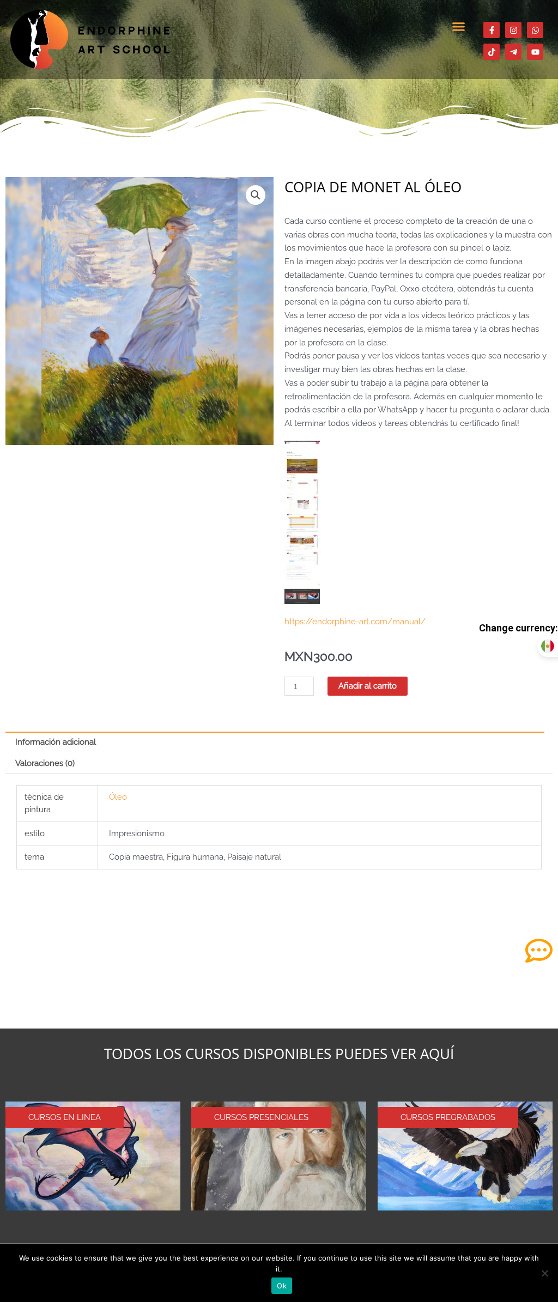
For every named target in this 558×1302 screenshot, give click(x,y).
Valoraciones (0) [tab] (45, 763)
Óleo (118, 797)
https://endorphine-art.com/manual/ (355, 621)
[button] (458, 26)
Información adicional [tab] (55, 742)
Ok (282, 1285)
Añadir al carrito (367, 686)
